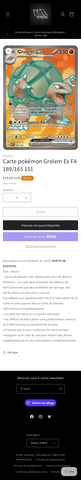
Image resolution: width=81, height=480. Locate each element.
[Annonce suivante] (73, 34)
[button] (8, 14)
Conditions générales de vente (31, 471)
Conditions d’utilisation (58, 465)
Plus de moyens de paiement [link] (40, 246)
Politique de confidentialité (28, 465)
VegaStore (29, 454)
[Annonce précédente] (7, 34)
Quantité (8, 190)
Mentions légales (59, 471)
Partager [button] (12, 352)
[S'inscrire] (60, 388)
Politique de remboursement (50, 459)
